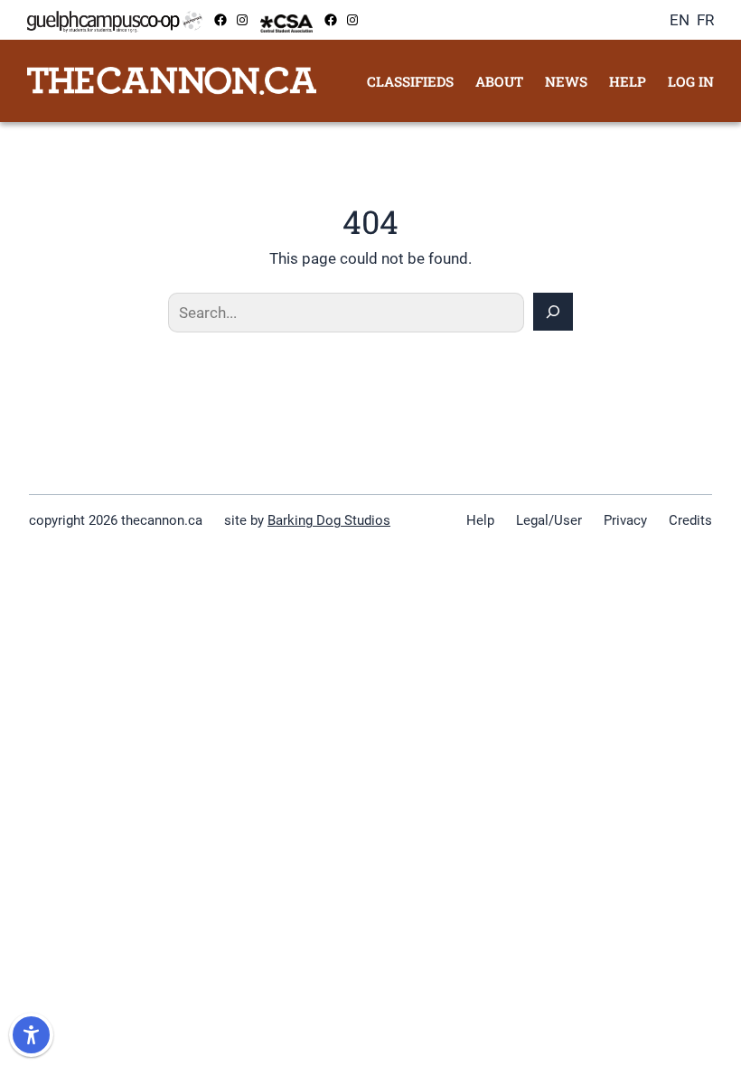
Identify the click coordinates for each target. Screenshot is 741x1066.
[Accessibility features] (31, 1035)
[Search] (553, 312)
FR (705, 20)
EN (679, 20)
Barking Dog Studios (328, 520)
